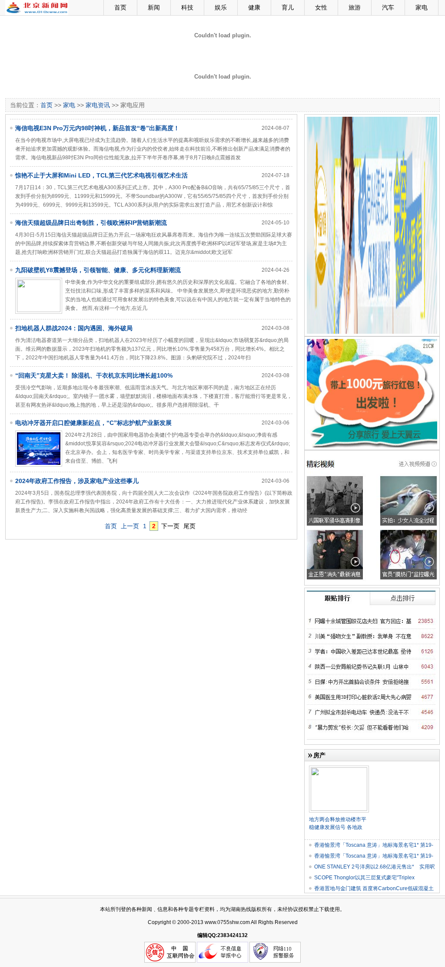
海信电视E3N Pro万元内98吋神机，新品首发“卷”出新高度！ (97, 128)
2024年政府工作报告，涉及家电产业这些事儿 (77, 480)
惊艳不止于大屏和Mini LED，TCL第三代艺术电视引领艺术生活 (101, 175)
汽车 (388, 7)
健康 (254, 7)
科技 (187, 7)
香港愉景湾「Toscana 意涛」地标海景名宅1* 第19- (373, 845)
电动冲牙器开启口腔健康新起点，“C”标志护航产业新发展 (93, 422)
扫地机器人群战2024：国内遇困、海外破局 (74, 328)
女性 (321, 7)
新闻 (154, 7)
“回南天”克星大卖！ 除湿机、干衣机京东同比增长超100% (94, 375)
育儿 (288, 7)
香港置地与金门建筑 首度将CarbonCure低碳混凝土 (374, 888)
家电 (421, 7)
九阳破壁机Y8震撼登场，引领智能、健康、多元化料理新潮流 (98, 269)
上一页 (130, 526)
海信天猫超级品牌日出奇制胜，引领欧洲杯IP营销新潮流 (91, 222)
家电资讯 (98, 105)
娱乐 (221, 7)
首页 (120, 7)
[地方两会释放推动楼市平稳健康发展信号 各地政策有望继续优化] (339, 769)
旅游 (355, 7)
